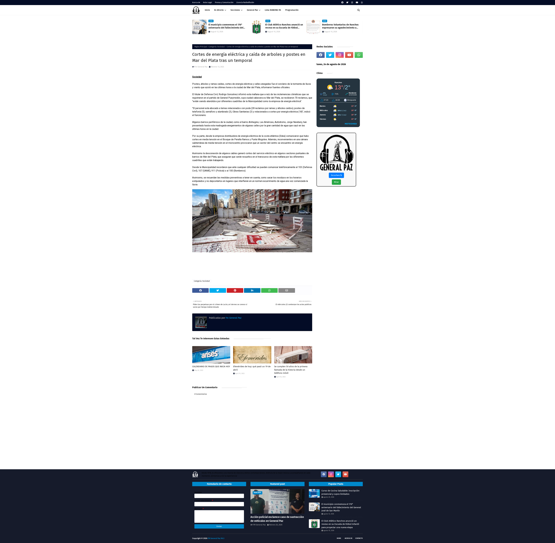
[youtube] (357, 2)
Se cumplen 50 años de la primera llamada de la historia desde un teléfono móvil (290, 369)
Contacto (359, 538)
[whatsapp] (361, 2)
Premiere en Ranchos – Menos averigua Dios (338, 26)
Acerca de (196, 2)
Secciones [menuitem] (235, 10)
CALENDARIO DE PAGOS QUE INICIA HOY (211, 366)
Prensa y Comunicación (224, 2)
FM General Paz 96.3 (216, 538)
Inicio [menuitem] (207, 10)
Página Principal (200, 47)
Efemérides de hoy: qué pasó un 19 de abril (252, 368)
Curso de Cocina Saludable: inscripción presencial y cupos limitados (340, 492)
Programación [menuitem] (291, 10)
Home (339, 538)
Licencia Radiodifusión (245, 2)
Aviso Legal (207, 2)
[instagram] (352, 2)
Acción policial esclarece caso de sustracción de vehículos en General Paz (277, 518)
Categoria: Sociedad (217, 47)
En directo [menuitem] (219, 10)
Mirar (336, 182)
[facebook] (342, 2)
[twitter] (347, 2)
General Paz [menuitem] (252, 10)
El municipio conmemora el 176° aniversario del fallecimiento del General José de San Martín (341, 507)
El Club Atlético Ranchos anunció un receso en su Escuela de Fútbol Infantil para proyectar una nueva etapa (227, 26)
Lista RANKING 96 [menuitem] (273, 10)
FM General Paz (259, 525)
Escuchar (335, 175)
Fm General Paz (201, 67)
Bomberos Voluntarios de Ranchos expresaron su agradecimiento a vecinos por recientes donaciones (283, 26)
